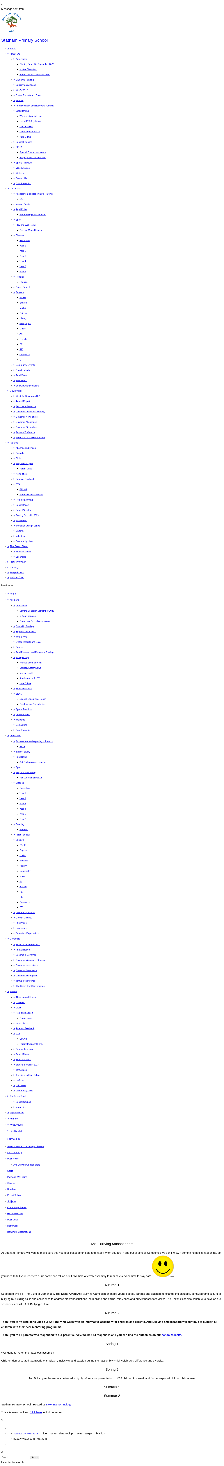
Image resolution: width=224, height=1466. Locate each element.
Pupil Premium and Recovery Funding (34, 105)
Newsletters (22, 473)
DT (21, 359)
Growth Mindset (24, 370)
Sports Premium (24, 162)
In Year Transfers (28, 69)
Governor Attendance (26, 422)
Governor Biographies (26, 427)
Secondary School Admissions (35, 74)
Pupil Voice (21, 375)
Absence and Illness (26, 448)
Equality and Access (26, 85)
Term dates (21, 520)
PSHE (23, 297)
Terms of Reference (25, 432)
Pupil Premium (18, 562)
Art (21, 333)
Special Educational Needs (33, 152)
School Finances (24, 142)
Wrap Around (17, 572)
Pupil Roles (21, 209)
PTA (18, 484)
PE (21, 344)
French (23, 339)
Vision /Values (23, 168)
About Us (15, 53)
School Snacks (23, 510)
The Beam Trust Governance (30, 437)
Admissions (21, 59)
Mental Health (26, 126)
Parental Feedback (25, 479)
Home (13, 48)
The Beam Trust (19, 546)
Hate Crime (25, 136)
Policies (19, 100)
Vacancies (21, 556)
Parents (14, 442)
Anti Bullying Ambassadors (33, 214)
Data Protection (23, 183)
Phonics (24, 282)
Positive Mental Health (31, 230)
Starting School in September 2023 (37, 64)
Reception (25, 240)
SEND (19, 147)
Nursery (14, 567)
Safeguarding (22, 111)
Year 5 (23, 266)
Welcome (20, 173)
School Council (23, 551)
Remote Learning (24, 499)
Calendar (20, 453)
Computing (25, 354)
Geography (25, 323)
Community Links (24, 541)
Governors (16, 390)
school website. (172, 1335)
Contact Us (21, 178)
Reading (20, 276)
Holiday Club (17, 577)
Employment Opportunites (33, 157)
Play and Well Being (26, 225)
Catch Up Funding (25, 79)
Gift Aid (23, 489)
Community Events (25, 365)
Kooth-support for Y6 (30, 131)
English (23, 302)
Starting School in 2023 (27, 515)
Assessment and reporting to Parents (34, 193)
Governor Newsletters (27, 416)
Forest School (23, 287)
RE (21, 349)
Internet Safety (23, 204)
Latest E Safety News (30, 121)
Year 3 (23, 256)
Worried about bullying (30, 116)
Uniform (20, 531)
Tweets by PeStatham (26, 1433)
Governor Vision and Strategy (30, 411)
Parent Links (26, 468)
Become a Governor (26, 406)
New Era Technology (58, 1404)
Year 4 (23, 261)
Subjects (20, 292)
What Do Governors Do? (28, 396)
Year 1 (23, 245)
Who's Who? (22, 90)
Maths (23, 308)
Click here (36, 1412)
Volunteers (21, 536)
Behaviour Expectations (27, 385)
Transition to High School (28, 525)
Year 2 (23, 251)
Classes (20, 235)
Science (24, 313)
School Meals (22, 505)
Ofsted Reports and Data (28, 95)
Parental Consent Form (31, 494)
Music (23, 328)
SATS (22, 199)
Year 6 (23, 271)
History (23, 318)
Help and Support (24, 463)
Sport (18, 219)
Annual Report (23, 401)
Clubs (18, 458)
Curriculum (16, 188)
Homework (21, 380)
